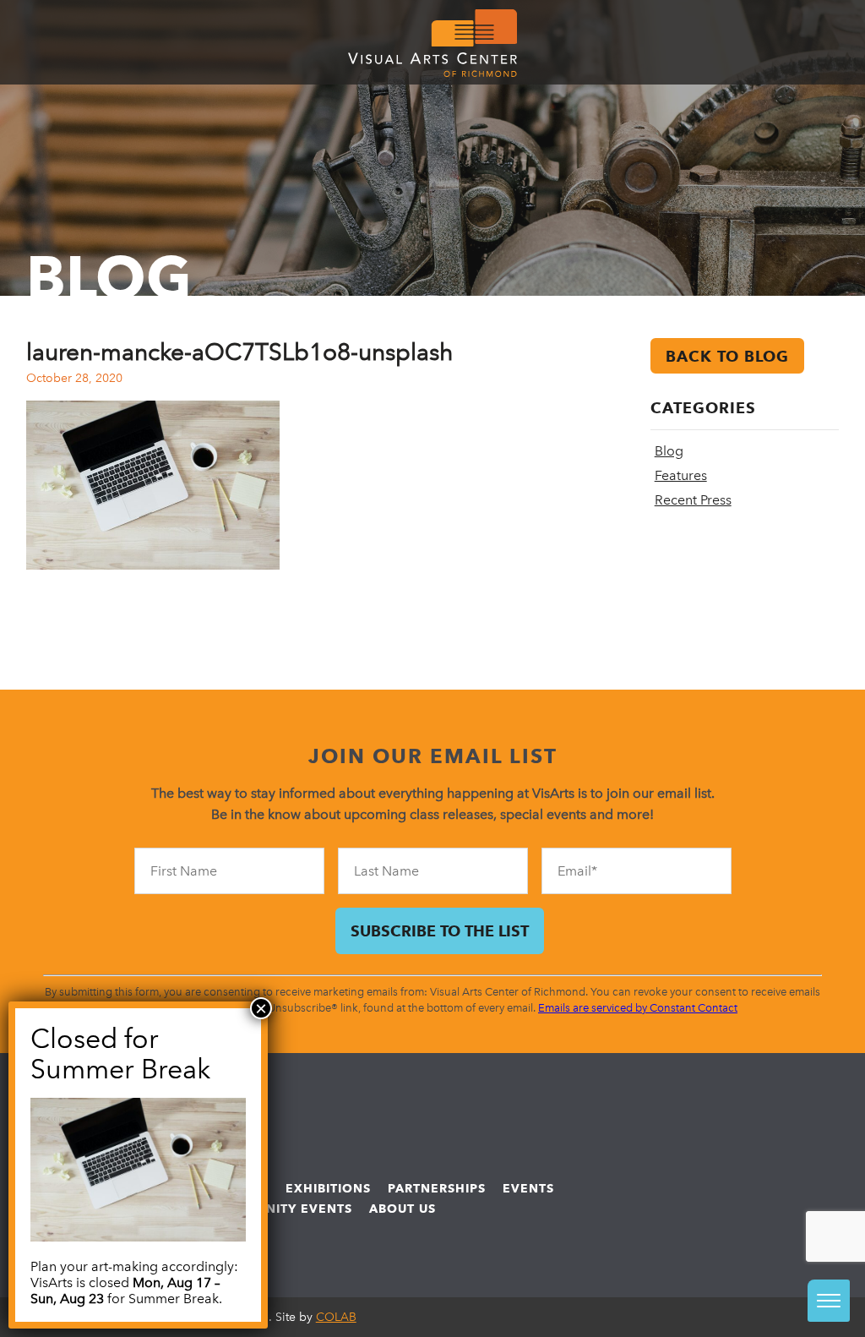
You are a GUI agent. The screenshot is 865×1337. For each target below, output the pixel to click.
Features (681, 475)
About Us (402, 1208)
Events (528, 1188)
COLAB (336, 1317)
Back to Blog (727, 356)
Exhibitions (328, 1188)
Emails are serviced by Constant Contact (637, 1007)
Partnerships (437, 1188)
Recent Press (693, 500)
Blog (669, 451)
